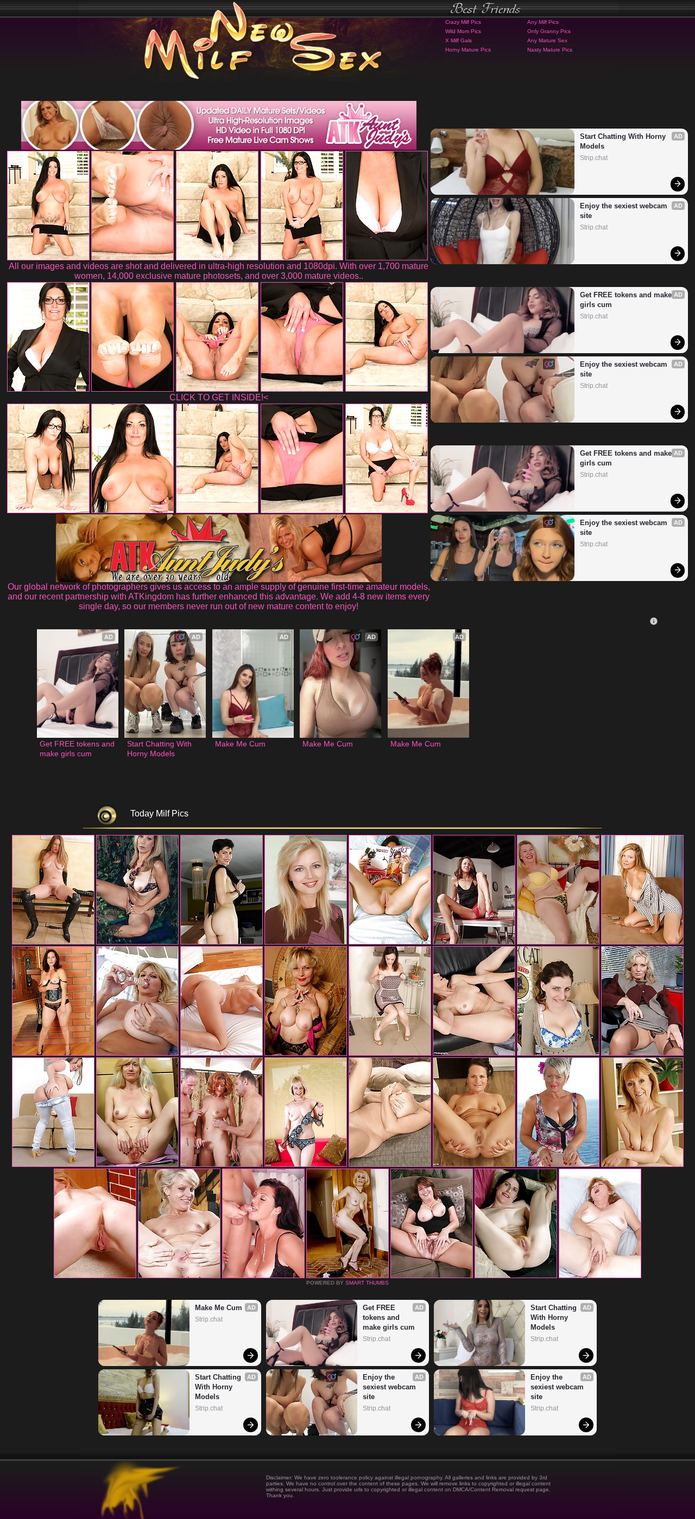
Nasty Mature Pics (549, 50)
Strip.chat (594, 158)
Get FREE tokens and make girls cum (627, 300)
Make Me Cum (240, 743)
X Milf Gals (458, 40)
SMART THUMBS (367, 1283)
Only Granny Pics (549, 31)
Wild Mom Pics (463, 31)
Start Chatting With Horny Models (624, 141)
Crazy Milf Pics (463, 22)
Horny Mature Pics (468, 50)
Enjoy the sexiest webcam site (624, 211)
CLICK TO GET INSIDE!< (218, 397)
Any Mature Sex (547, 40)
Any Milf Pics (543, 22)
